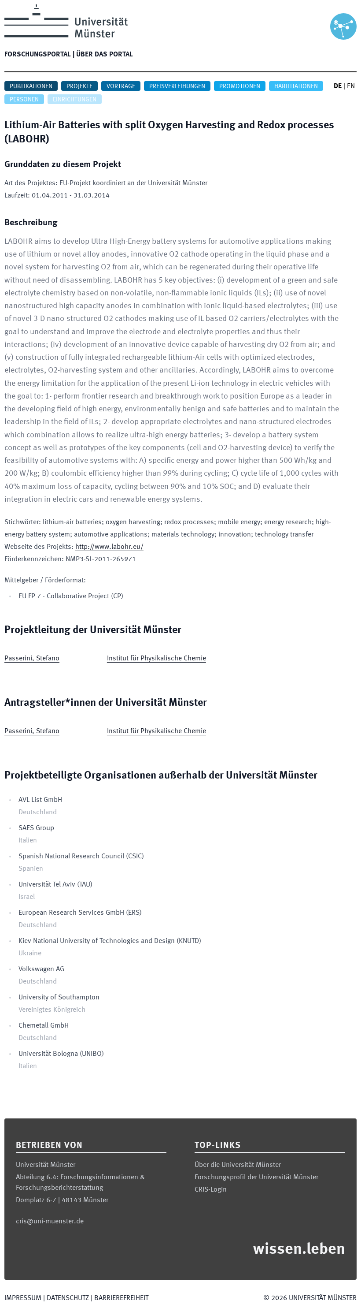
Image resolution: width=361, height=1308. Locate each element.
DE (338, 86)
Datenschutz (68, 1298)
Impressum (22, 1298)
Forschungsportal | (39, 54)
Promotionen (239, 86)
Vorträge (121, 86)
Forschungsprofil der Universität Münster (256, 1177)
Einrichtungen (74, 100)
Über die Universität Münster (238, 1165)
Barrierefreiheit (121, 1298)
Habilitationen (296, 86)
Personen (24, 100)
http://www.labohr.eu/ (109, 547)
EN (351, 86)
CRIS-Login (211, 1189)
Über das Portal (104, 54)
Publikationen (31, 86)
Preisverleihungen (177, 86)
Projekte (79, 86)
